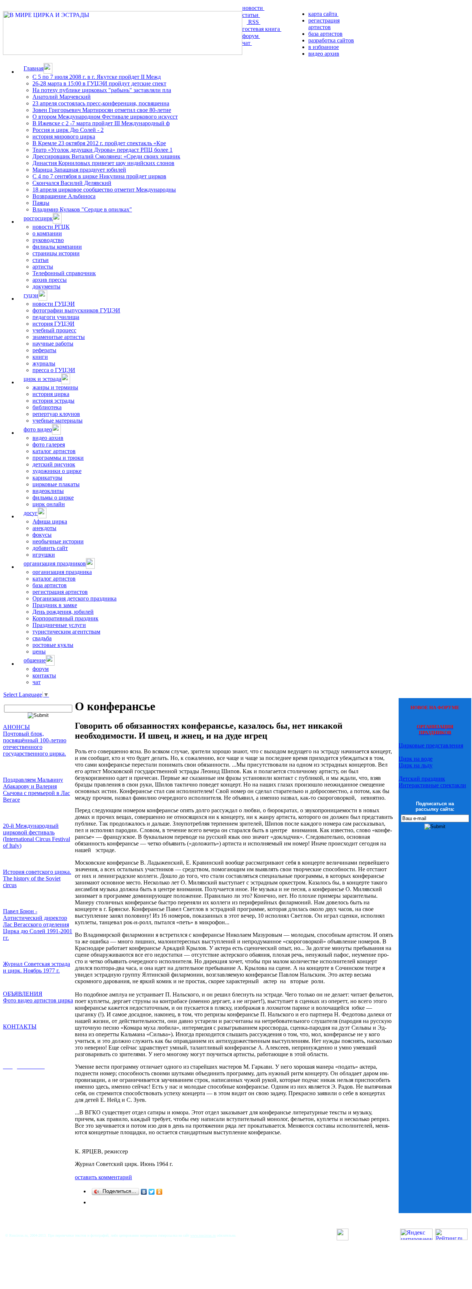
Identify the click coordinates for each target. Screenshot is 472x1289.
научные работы (52, 343)
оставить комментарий (103, 1177)
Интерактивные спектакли (432, 785)
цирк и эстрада (42, 379)
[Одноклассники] (159, 1192)
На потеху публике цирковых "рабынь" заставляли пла (101, 90)
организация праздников (55, 563)
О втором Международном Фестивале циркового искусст (105, 116)
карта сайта (323, 14)
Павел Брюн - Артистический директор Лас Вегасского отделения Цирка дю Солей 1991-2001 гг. (37, 924)
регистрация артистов (324, 23)
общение (35, 660)
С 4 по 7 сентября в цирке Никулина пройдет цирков (99, 176)
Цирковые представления (431, 745)
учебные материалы (57, 420)
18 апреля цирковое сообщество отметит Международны (104, 189)
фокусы (42, 535)
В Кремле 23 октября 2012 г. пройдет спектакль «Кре (99, 143)
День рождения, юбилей (63, 612)
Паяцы (40, 203)
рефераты (44, 350)
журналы (43, 363)
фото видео (38, 429)
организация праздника (62, 572)
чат (247, 43)
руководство (48, 240)
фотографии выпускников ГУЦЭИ (76, 310)
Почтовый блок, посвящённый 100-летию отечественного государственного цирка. (34, 744)
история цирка (50, 394)
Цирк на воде (416, 759)
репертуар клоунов (56, 414)
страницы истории (56, 253)
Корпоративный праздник (65, 618)
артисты (42, 266)
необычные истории (58, 541)
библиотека (47, 407)
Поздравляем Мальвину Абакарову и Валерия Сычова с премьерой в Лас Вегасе (36, 790)
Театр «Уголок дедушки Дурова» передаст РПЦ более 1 (102, 150)
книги (40, 357)
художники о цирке (56, 471)
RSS (253, 22)
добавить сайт (50, 548)
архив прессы (49, 280)
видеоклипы (48, 491)
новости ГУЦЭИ (53, 304)
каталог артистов (54, 451)
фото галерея (48, 444)
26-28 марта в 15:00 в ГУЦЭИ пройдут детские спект (99, 83)
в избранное (323, 47)
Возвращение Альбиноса (64, 196)
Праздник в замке (54, 605)
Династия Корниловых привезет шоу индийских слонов (103, 163)
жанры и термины (55, 387)
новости (253, 8)
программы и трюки (58, 458)
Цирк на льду (416, 765)
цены (39, 651)
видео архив (323, 53)
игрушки (43, 554)
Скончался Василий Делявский (71, 183)
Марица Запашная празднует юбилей (79, 170)
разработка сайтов (331, 40)
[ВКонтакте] (144, 1192)
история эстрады (53, 400)
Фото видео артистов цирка (38, 1000)
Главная (34, 68)
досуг (31, 513)
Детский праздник (422, 778)
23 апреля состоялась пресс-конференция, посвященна (100, 103)
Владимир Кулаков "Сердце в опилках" (82, 209)
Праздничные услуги (59, 625)
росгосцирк (38, 218)
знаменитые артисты (58, 337)
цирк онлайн (48, 504)
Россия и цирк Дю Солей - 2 (68, 130)
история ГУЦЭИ (53, 324)
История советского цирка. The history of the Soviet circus (37, 878)
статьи (251, 15)
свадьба (42, 638)
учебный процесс (54, 330)
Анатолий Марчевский (61, 97)
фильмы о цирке (53, 497)
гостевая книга (261, 29)
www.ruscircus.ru (203, 1235)
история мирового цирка (63, 136)
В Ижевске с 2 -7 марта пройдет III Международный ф (101, 123)
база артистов (325, 34)
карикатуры (47, 477)
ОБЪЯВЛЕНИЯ (22, 994)
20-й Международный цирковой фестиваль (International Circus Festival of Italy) (36, 836)
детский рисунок (53, 464)
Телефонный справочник (64, 273)
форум (251, 36)
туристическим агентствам (66, 631)
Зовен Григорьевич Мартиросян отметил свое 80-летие (101, 110)
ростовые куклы (52, 645)
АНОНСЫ (16, 727)
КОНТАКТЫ (20, 1026)
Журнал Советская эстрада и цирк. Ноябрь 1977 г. (36, 967)
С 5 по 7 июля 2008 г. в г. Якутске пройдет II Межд (96, 77)
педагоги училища (55, 317)
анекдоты (44, 528)
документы (46, 286)
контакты (44, 675)
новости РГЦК (51, 227)
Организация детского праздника (74, 598)
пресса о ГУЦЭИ (53, 370)
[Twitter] (152, 1192)
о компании (47, 233)
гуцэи (31, 295)
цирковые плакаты (56, 484)
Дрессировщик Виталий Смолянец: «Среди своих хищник (106, 156)
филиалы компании (57, 247)
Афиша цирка (49, 521)
